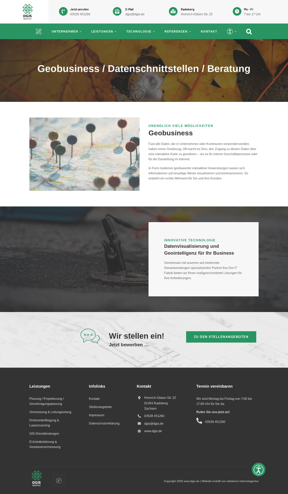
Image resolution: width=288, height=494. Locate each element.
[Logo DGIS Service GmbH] (28, 5)
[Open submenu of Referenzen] (189, 31)
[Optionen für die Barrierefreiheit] (259, 470)
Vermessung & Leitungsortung (50, 412)
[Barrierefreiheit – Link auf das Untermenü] (230, 31)
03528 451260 (80, 14)
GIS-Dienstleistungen (44, 433)
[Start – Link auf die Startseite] (39, 31)
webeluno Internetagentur (243, 481)
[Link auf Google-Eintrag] (199, 12)
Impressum (96, 415)
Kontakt (94, 398)
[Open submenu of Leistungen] (115, 31)
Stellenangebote (100, 407)
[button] (249, 31)
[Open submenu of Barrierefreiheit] (235, 31)
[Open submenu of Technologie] (153, 31)
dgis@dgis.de (135, 14)
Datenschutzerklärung (104, 423)
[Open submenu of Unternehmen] (80, 31)
